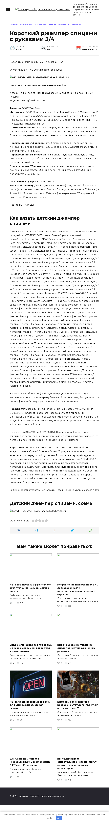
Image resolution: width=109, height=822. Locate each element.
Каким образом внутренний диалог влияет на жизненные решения (76, 647)
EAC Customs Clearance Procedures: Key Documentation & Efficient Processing (30, 761)
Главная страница (19, 24)
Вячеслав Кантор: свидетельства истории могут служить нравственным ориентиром (77, 763)
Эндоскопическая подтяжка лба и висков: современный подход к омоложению (31, 647)
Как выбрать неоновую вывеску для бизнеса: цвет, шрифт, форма (30, 704)
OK (58, 818)
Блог (32, 24)
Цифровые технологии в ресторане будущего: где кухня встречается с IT (77, 704)
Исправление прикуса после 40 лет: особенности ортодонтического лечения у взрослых (77, 589)
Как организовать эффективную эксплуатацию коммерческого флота (30, 587)
